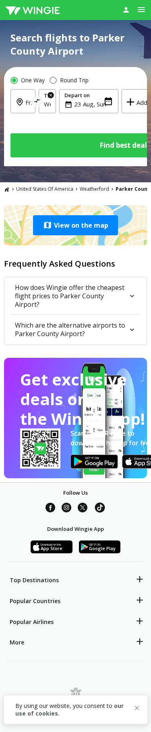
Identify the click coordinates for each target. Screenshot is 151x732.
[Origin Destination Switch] (37, 102)
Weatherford (94, 189)
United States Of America (44, 189)
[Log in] (126, 9)
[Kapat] (137, 709)
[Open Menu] (141, 9)
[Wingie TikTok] (100, 509)
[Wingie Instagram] (66, 509)
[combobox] (47, 104)
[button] (75, 225)
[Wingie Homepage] (32, 10)
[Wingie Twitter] (82, 509)
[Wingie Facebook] (50, 509)
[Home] (7, 189)
